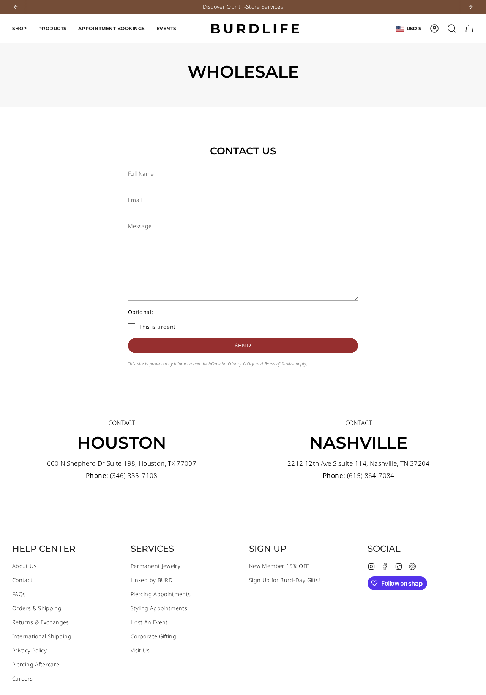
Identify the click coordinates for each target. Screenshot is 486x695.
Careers (22, 678)
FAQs (18, 594)
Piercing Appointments (161, 594)
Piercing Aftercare (35, 664)
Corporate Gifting (153, 636)
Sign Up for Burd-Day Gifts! (284, 580)
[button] (19, 28)
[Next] (470, 6)
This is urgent (157, 326)
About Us (24, 566)
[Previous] (15, 6)
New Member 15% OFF (279, 566)
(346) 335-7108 (133, 475)
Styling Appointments (159, 608)
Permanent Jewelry (155, 566)
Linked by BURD (151, 580)
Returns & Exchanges (40, 622)
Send (243, 345)
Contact (22, 580)
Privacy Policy (241, 364)
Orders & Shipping (37, 608)
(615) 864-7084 (370, 475)
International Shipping (41, 636)
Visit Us (140, 650)
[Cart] (469, 28)
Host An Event (149, 622)
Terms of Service (279, 364)
